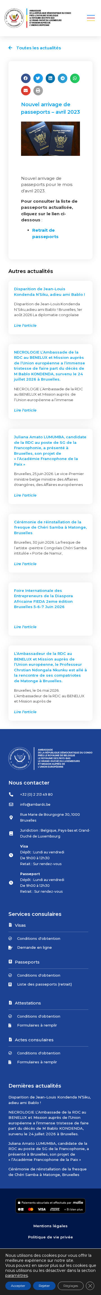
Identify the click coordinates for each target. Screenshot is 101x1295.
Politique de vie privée (50, 1237)
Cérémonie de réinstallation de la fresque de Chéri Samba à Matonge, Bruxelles (50, 527)
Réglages (70, 1286)
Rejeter (44, 1286)
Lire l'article (25, 325)
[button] (91, 18)
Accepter (18, 1286)
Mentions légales (50, 1226)
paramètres (16, 1275)
